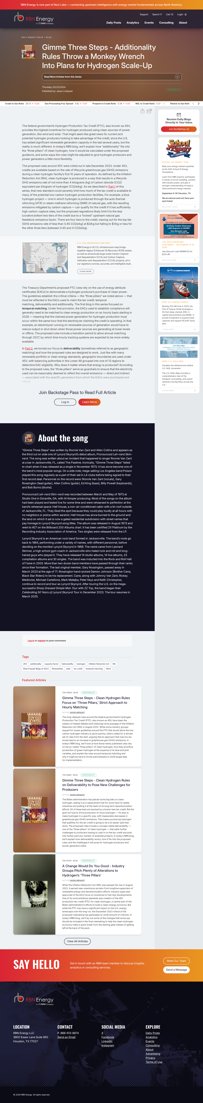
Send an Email (66, 1037)
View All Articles (77, 941)
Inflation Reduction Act (99, 664)
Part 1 (111, 186)
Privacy (150, 1058)
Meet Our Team (176, 961)
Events (149, 22)
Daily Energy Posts (32, 37)
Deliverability (67, 664)
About (183, 22)
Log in (65, 402)
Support (144, 14)
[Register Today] (179, 149)
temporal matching (94, 668)
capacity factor (51, 664)
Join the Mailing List (179, 129)
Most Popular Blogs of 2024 (36, 668)
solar (68, 668)
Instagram (108, 1045)
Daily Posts (113, 22)
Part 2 (29, 348)
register (42, 640)
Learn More (86, 271)
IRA (114, 664)
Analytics (133, 22)
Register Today (170, 207)
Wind (108, 668)
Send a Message (176, 969)
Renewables (173, 90)
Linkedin (107, 1041)
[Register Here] (179, 226)
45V (25, 664)
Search (156, 14)
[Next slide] (198, 103)
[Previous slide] (193, 103)
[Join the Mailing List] (149, 111)
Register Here (169, 260)
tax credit (78, 668)
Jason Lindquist (64, 91)
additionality (35, 664)
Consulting (166, 22)
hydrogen (81, 664)
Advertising (153, 1053)
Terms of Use (154, 1062)
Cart (168, 14)
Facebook (108, 1037)
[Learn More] (45, 258)
